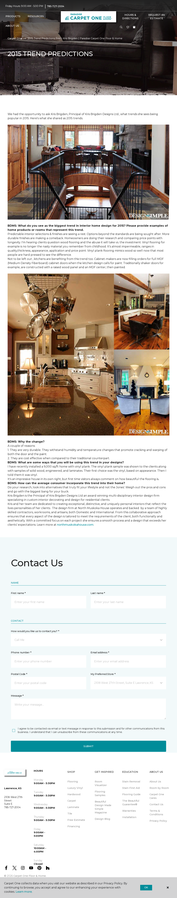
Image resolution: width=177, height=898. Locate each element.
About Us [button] (12, 25)
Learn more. (24, 891)
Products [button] (13, 16)
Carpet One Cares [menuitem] (157, 796)
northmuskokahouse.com (75, 524)
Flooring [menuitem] (72, 781)
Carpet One (15, 38)
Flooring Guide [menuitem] (131, 794)
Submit (88, 746)
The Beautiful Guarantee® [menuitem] (130, 802)
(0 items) (134, 27)
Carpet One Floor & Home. (29, 875)
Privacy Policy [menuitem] (158, 820)
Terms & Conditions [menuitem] (156, 812)
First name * (18, 593)
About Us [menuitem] (155, 781)
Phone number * (21, 652)
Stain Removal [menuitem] (131, 781)
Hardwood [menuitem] (73, 794)
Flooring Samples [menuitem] (100, 793)
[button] (121, 27)
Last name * (98, 593)
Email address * (100, 652)
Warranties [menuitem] (129, 810)
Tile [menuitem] (69, 813)
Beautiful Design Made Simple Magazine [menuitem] (103, 807)
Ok (146, 887)
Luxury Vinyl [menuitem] (75, 788)
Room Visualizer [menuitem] (101, 783)
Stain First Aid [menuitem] (131, 788)
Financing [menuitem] (73, 826)
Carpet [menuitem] (71, 800)
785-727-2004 (55, 6)
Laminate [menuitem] (73, 807)
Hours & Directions (130, 16)
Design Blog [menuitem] (102, 818)
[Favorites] (127, 27)
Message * (17, 696)
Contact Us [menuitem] (156, 804)
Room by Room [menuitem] (159, 788)
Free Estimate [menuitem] (76, 820)
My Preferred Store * (103, 674)
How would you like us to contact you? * (35, 631)
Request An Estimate (156, 16)
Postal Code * (19, 674)
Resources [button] (36, 16)
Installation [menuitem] (129, 817)
